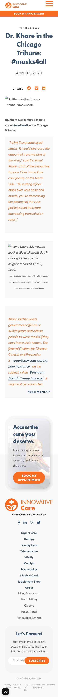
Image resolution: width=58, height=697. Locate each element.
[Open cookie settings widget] (5, 691)
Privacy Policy (7, 686)
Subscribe (37, 661)
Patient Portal (29, 612)
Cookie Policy (17, 686)
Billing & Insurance (29, 593)
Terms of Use (26, 688)
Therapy (29, 539)
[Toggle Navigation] (49, 3)
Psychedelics (29, 569)
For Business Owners (29, 618)
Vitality (29, 557)
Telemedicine (29, 551)
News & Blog (29, 599)
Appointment (35, 13)
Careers (29, 605)
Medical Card (29, 575)
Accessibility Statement (38, 686)
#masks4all (20, 125)
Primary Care (29, 545)
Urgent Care (29, 533)
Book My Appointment (29, 478)
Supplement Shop (29, 581)
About (29, 587)
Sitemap (51, 685)
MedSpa (29, 563)
